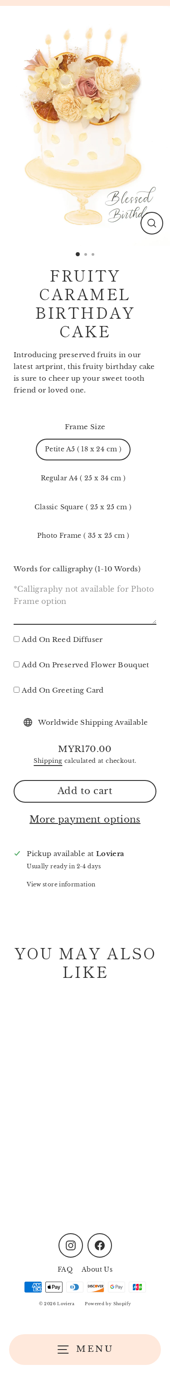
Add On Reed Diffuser (62, 639)
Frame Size (85, 426)
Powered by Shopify (108, 1303)
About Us (97, 1269)
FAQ (65, 1269)
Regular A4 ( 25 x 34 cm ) (83, 478)
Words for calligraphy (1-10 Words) (77, 569)
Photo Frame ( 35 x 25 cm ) (83, 536)
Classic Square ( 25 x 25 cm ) (82, 507)
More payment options (85, 819)
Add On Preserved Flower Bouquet (86, 665)
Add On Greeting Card (63, 690)
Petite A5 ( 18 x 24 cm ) (83, 449)
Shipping (48, 761)
